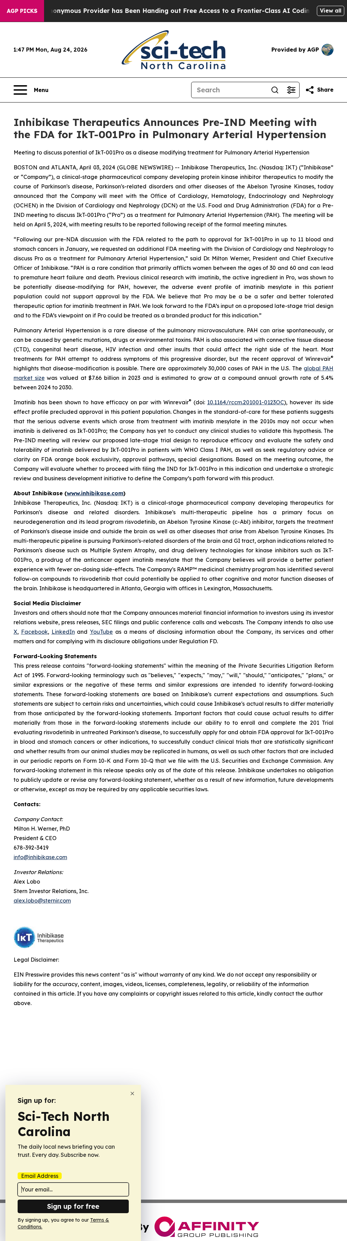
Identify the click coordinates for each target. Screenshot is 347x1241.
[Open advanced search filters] (291, 90)
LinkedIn (63, 631)
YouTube (101, 631)
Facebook (34, 631)
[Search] (275, 90)
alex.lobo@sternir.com (42, 900)
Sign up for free (73, 1206)
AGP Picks (22, 10)
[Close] (132, 1093)
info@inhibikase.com (40, 857)
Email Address (39, 1175)
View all (330, 10)
